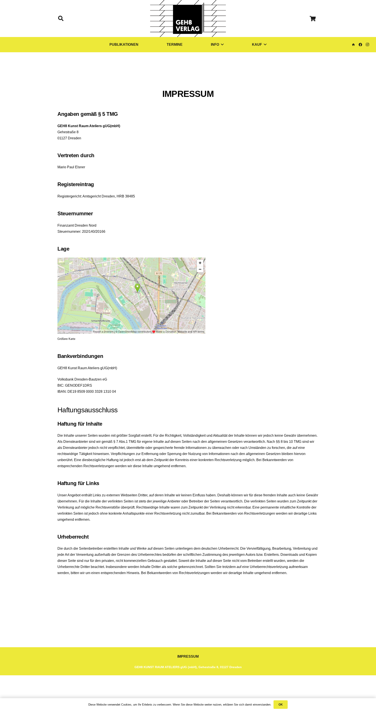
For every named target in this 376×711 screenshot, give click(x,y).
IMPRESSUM (188, 656)
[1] (188, 18)
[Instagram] (367, 44)
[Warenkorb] (313, 18)
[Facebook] (360, 44)
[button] (61, 19)
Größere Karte (66, 338)
